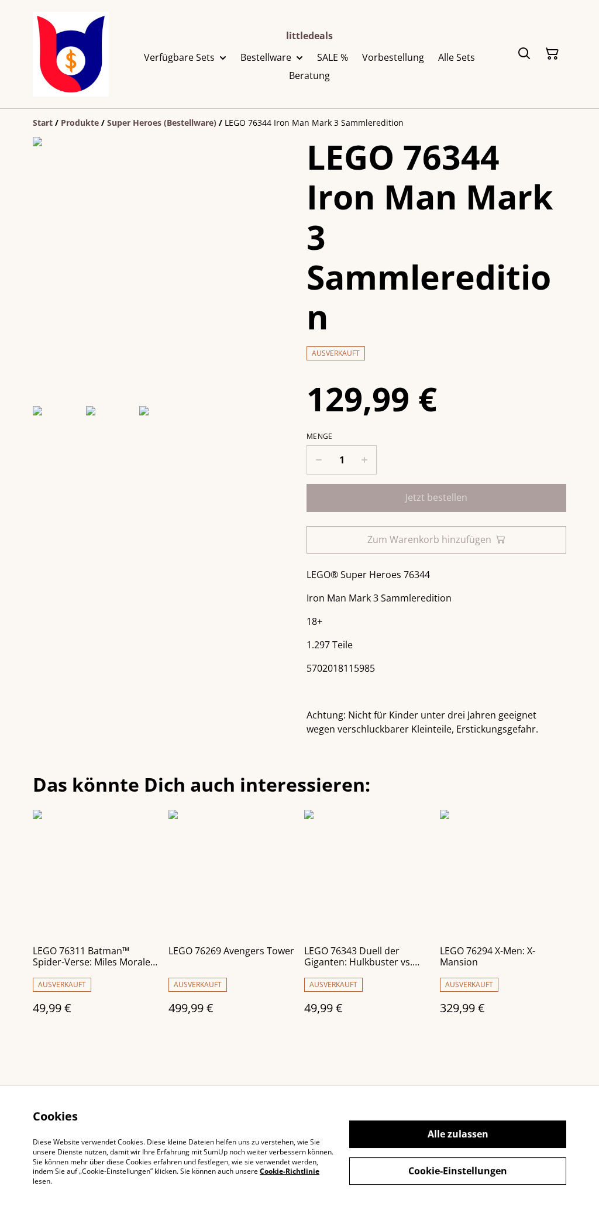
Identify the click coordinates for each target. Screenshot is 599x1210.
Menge (320, 436)
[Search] (524, 54)
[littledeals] (71, 54)
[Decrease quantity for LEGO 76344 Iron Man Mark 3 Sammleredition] (319, 460)
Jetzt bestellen (436, 497)
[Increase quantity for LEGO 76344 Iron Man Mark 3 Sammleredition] (365, 460)
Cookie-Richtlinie (289, 1171)
